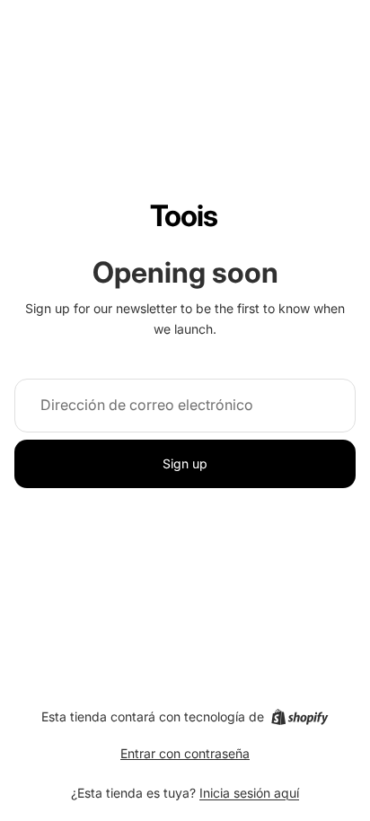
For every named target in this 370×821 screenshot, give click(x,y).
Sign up (185, 463)
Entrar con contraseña (185, 753)
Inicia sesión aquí (249, 792)
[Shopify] (299, 717)
